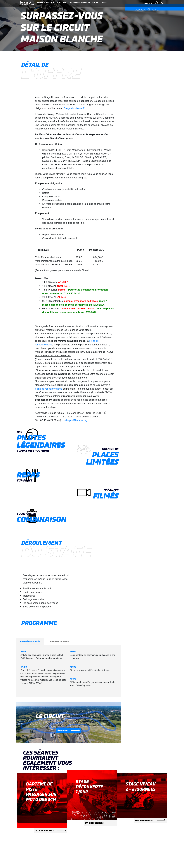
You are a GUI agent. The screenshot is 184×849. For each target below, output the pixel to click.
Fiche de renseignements (48, 388)
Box (64, 3)
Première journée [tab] (30, 641)
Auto (53, 3)
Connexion (147, 4)
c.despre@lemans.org (75, 420)
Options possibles (44, 830)
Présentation (43, 3)
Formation (85, 3)
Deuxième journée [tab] (59, 641)
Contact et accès (99, 3)
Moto (59, 3)
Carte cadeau (73, 3)
